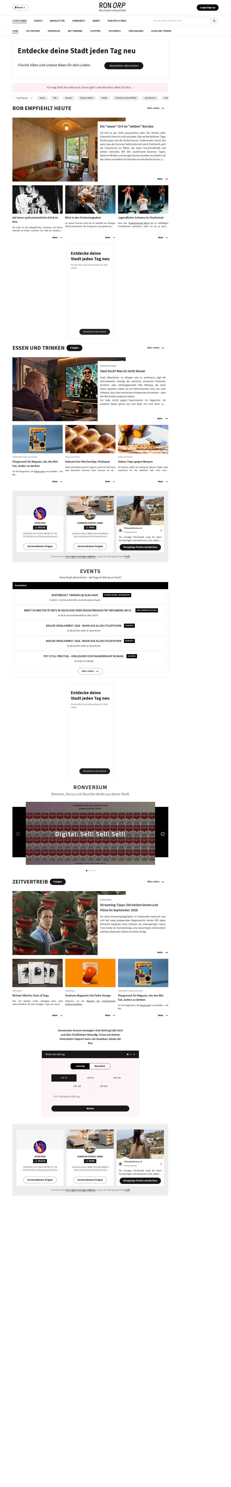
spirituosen (150, 98)
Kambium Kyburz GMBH (90, 523)
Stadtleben (19, 21)
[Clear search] (207, 20)
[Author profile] (120, 530)
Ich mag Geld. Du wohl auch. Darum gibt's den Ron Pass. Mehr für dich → (90, 87)
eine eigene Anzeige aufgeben (81, 556)
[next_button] (163, 834)
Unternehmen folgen (40, 546)
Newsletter (57, 21)
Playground (39, 471)
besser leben (86, 98)
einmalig (80, 1066)
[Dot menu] (161, 530)
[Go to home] (112, 5)
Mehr (160, 179)
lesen (42, 98)
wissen (68, 98)
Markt (96, 21)
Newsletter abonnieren (123, 66)
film (55, 98)
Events (38, 21)
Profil (127, 556)
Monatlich (100, 1066)
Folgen (74, 348)
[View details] (90, 150)
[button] (15, 31)
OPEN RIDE (40, 523)
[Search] (214, 20)
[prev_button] (18, 834)
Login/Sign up (207, 7)
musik (104, 98)
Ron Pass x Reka (117, 21)
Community (78, 21)
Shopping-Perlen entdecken (140, 547)
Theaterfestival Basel (138, 223)
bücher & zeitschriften (126, 98)
